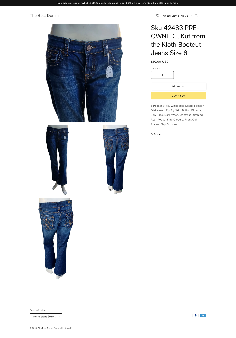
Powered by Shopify (63, 328)
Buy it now (178, 95)
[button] (196, 15)
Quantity (155, 68)
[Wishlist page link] (157, 15)
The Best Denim (45, 328)
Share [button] (157, 134)
